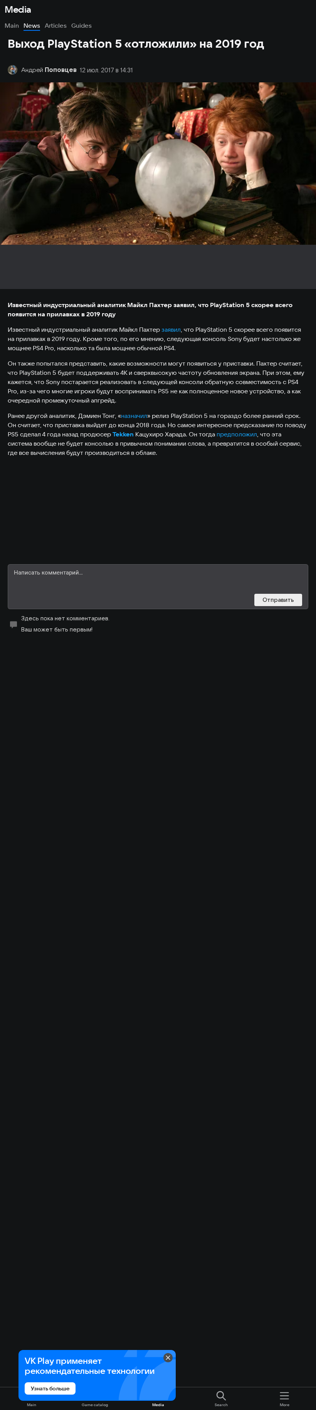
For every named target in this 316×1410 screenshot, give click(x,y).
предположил (237, 434)
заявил (171, 329)
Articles (56, 25)
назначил (134, 415)
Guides (81, 25)
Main (12, 25)
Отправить (278, 599)
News (32, 25)
